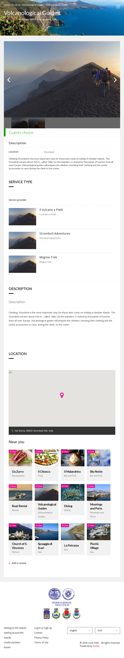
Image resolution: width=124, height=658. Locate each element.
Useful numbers (12, 642)
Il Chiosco (44, 471)
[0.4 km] (20, 492)
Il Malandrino (72, 471)
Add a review (19, 563)
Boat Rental (19, 506)
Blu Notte (96, 471)
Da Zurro (18, 471)
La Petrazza (71, 545)
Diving (68, 506)
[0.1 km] (46, 492)
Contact (38, 632)
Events (7, 647)
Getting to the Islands (15, 627)
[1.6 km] (98, 492)
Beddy (96, 645)
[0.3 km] (20, 457)
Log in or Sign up (43, 627)
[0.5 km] (72, 531)
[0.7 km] (98, 531)
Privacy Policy (41, 637)
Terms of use (41, 642)
